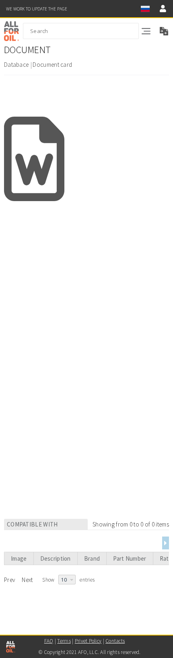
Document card (52, 64)
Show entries (68, 579)
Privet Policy (88, 640)
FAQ (49, 640)
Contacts (115, 640)
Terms (63, 640)
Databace (16, 64)
